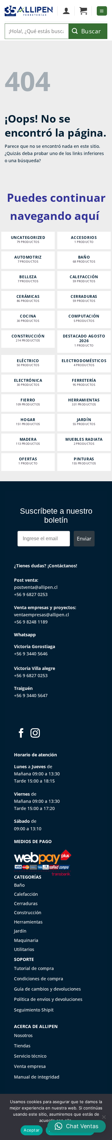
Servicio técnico (30, 1056)
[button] (83, 11)
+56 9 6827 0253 (31, 594)
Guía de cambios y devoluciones (47, 989)
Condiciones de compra (38, 979)
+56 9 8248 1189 (31, 622)
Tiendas (22, 1046)
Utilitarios (24, 949)
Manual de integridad (36, 1077)
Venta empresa (30, 1066)
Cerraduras (26, 903)
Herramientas (28, 922)
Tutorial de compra (34, 968)
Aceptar (32, 1130)
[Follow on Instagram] (35, 734)
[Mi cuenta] (66, 11)
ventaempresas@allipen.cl (41, 615)
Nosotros (23, 1035)
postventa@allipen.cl (36, 587)
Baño (19, 885)
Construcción (27, 912)
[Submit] (88, 31)
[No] (103, 1119)
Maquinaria (26, 940)
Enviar (84, 538)
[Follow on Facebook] (21, 734)
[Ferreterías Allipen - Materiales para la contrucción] (29, 11)
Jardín (20, 931)
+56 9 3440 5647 (31, 695)
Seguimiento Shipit (34, 1010)
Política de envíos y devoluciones (48, 999)
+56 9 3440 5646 (31, 654)
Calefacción (26, 894)
